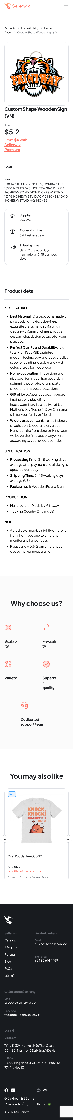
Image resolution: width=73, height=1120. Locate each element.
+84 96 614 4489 (46, 960)
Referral (10, 954)
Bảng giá (10, 947)
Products (10, 28)
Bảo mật (29, 1098)
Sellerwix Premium (12, 147)
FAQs (8, 968)
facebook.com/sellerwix (22, 1015)
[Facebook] (6, 1090)
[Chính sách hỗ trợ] (19, 1104)
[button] (66, 5)
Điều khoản (12, 1098)
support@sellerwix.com (21, 1002)
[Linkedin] (13, 1090)
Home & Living (30, 28)
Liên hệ (9, 976)
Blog (7, 961)
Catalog (10, 940)
